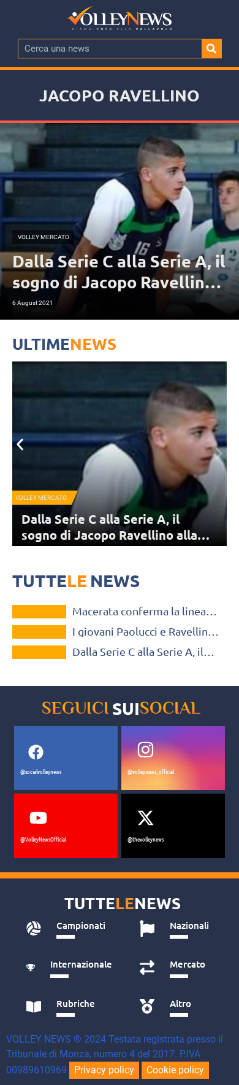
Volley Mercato (41, 497)
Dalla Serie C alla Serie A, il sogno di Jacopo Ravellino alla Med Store (109, 535)
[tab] (69, 929)
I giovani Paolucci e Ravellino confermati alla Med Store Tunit (143, 631)
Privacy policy (104, 1070)
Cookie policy (175, 1070)
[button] (20, 444)
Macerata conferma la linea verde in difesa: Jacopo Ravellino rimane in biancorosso (139, 611)
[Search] (211, 48)
